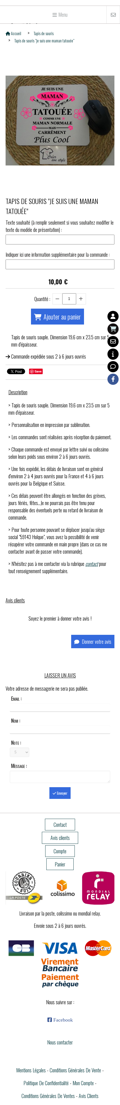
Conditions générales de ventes (48, 1095)
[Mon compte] (113, 316)
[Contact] (113, 341)
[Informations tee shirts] (113, 354)
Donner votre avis (96, 641)
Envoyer (62, 793)
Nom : (15, 720)
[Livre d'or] (113, 366)
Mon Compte (83, 1083)
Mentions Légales (31, 1070)
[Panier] (113, 329)
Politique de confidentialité (46, 1083)
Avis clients (89, 1095)
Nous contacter (60, 1042)
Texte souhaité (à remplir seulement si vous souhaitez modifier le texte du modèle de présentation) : (60, 226)
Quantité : (42, 298)
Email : (16, 698)
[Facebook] (113, 379)
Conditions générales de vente (75, 1070)
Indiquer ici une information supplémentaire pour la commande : (58, 254)
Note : (16, 742)
